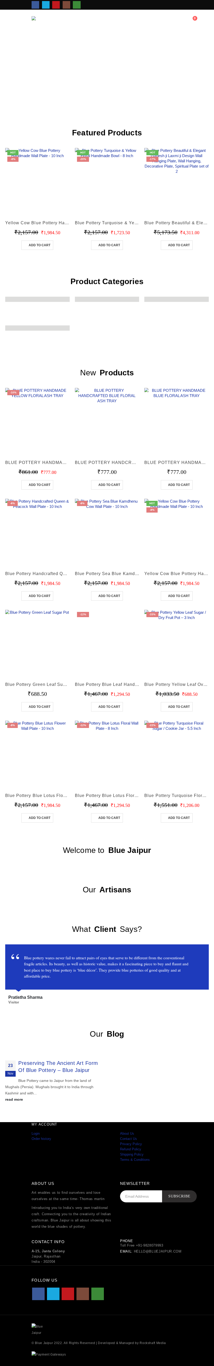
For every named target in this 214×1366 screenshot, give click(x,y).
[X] (46, 5)
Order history (41, 1139)
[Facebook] (35, 5)
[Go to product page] (107, 420)
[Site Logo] (46, 21)
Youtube (68, 1294)
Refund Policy (130, 1149)
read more (14, 1099)
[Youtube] (56, 5)
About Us (127, 1133)
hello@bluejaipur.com (158, 1251)
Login (36, 1133)
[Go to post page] (54, 1052)
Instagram (82, 1294)
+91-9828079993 (149, 1245)
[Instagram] (66, 5)
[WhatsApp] (76, 5)
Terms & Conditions (135, 1160)
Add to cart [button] (39, 245)
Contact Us (128, 1139)
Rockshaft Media (153, 1343)
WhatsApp (97, 1294)
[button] (159, 21)
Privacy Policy (131, 1144)
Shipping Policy (132, 1154)
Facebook (38, 1294)
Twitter (53, 1294)
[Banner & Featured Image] (107, 70)
